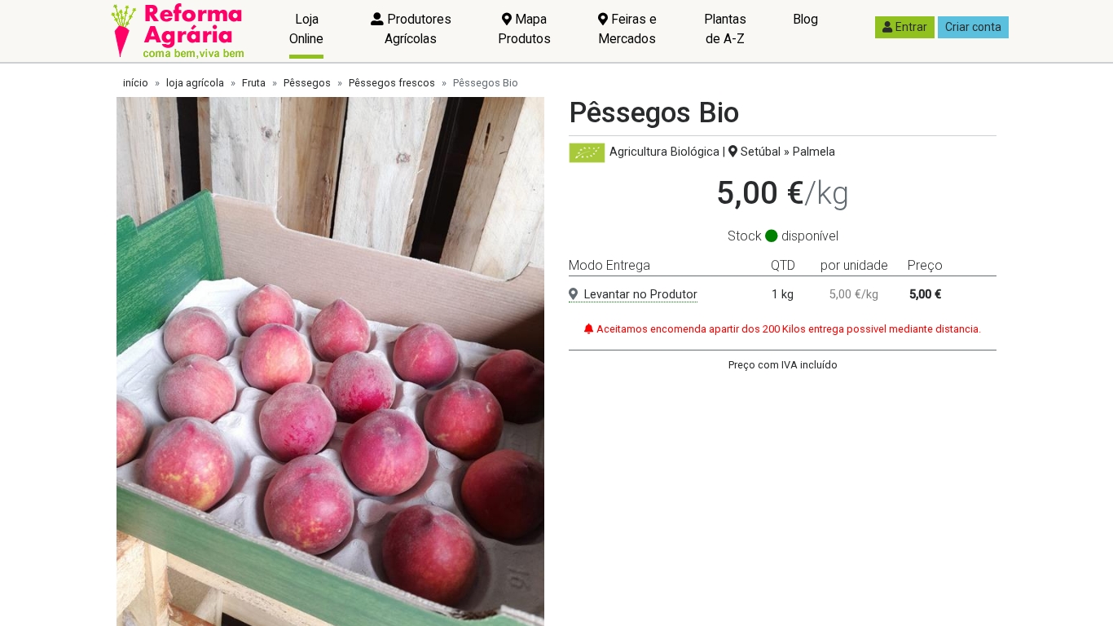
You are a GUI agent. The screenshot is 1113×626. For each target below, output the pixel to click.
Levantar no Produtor (640, 295)
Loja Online (306, 28)
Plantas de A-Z (725, 28)
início (135, 83)
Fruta (254, 83)
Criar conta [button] (973, 26)
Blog (805, 19)
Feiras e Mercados (627, 28)
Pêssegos (307, 83)
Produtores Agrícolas (417, 28)
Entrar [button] (911, 26)
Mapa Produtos (524, 28)
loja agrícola (195, 83)
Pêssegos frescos (392, 83)
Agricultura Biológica (664, 152)
